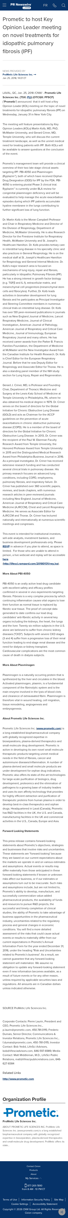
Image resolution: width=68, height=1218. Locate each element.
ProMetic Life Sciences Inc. (19, 1121)
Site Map (58, 1199)
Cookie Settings (19, 1204)
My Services (32, 1178)
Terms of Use (10, 1199)
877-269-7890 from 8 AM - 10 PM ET (33, 1187)
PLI (29, 97)
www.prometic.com (49, 728)
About (33, 1174)
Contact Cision (33, 1166)
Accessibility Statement (45, 1204)
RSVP (6, 546)
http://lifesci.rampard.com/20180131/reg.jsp (30, 564)
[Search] (63, 5)
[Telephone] (54, 5)
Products (33, 1170)
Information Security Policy (35, 1199)
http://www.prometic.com (18, 1079)
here (5, 559)
